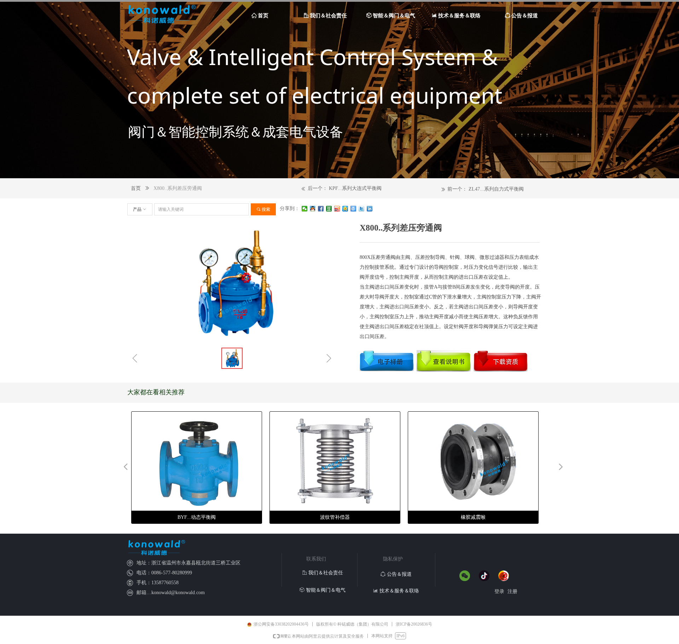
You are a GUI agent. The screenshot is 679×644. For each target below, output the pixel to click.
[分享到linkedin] (370, 208)
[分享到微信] (305, 208)
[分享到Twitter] (362, 208)
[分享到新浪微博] (337, 208)
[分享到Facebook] (321, 208)
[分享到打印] (353, 208)
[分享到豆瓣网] (329, 208)
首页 (136, 188)
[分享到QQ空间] (345, 208)
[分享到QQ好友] (313, 208)
